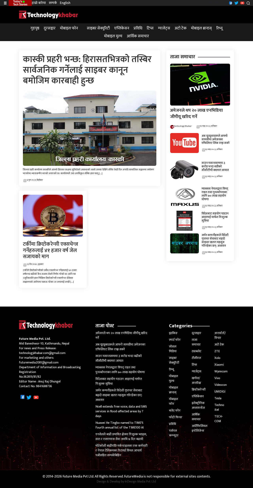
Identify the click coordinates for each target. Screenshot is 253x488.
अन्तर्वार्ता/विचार (220, 335)
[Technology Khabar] (48, 14)
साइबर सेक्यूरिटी (98, 28)
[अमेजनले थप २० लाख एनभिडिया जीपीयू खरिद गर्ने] (200, 84)
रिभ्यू (219, 28)
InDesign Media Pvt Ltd (140, 481)
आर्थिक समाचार (138, 36)
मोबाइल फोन (69, 28)
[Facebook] (230, 3)
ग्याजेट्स (164, 28)
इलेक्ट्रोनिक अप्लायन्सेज (198, 405)
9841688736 (44, 386)
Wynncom (221, 371)
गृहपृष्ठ (34, 28)
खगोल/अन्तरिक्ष (196, 381)
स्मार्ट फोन (174, 340)
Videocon (220, 385)
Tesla (217, 398)
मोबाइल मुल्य (113, 36)
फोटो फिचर (175, 417)
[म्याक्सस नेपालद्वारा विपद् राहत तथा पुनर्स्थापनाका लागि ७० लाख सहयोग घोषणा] (184, 196)
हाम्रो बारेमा (39, 3)
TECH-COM (218, 419)
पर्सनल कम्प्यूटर (173, 433)
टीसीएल (196, 358)
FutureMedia (133, 476)
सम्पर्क (53, 3)
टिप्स (150, 28)
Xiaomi (219, 364)
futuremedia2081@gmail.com (39, 362)
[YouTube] (241, 3)
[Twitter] (235, 3)
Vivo (217, 378)
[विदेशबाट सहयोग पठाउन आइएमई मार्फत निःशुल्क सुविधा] (184, 220)
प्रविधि (138, 28)
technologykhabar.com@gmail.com (42, 353)
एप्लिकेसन (121, 28)
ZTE (217, 351)
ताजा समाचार (196, 342)
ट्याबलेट (196, 351)
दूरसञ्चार (50, 28)
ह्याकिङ (173, 333)
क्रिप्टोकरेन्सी (199, 389)
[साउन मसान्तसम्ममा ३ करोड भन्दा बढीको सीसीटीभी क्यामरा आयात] (184, 170)
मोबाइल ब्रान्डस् (201, 28)
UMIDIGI (219, 391)
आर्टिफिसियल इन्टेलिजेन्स (199, 428)
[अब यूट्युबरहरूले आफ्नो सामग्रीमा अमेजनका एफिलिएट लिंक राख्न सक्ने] (184, 142)
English (65, 3)
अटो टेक (181, 28)
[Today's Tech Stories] (20, 3)
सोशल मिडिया (173, 349)
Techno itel (219, 407)
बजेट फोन (174, 410)
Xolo (217, 358)
